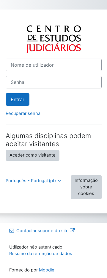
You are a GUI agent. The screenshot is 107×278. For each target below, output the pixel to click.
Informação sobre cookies (86, 187)
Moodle (46, 270)
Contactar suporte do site (42, 230)
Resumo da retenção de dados (40, 253)
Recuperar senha (23, 113)
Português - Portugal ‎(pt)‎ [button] (31, 180)
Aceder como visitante (33, 155)
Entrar (17, 99)
